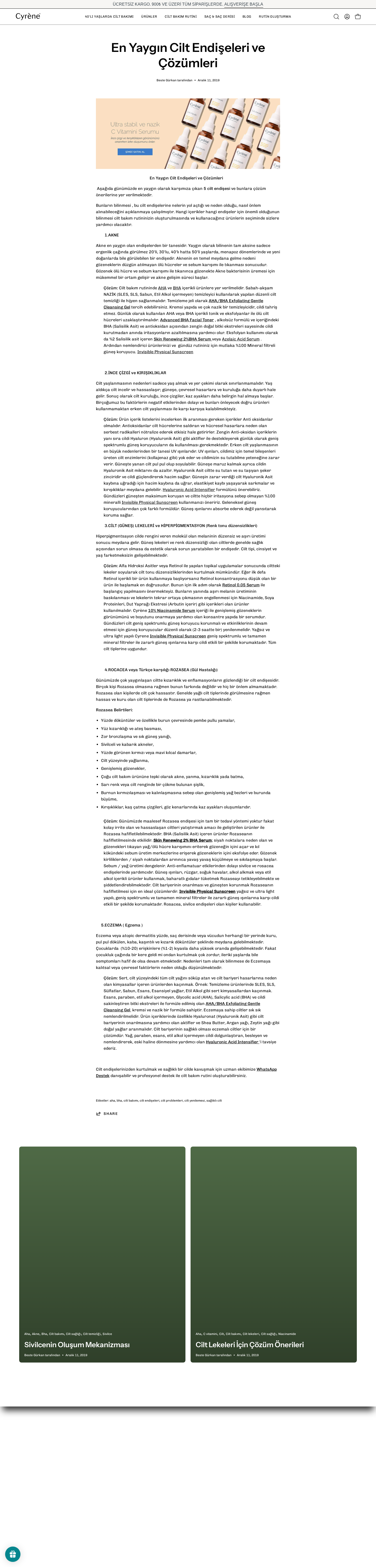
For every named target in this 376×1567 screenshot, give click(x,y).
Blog (180, 1483)
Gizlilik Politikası (121, 1467)
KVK (249, 1475)
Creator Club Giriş (263, 1483)
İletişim (252, 1458)
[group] (188, 4)
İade (110, 1450)
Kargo (112, 1458)
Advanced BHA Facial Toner (187, 319)
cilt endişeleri (149, 1100)
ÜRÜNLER (185, 1458)
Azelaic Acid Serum (241, 339)
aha (112, 1100)
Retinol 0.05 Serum (241, 584)
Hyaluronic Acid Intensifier (189, 489)
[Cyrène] (28, 17)
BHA (177, 287)
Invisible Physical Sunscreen (165, 351)
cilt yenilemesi (194, 1100)
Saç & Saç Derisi (192, 1475)
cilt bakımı (131, 1100)
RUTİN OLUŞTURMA (195, 1492)
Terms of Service (122, 1475)
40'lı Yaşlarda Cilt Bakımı (200, 1450)
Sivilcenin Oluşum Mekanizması (77, 1344)
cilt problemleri (172, 1100)
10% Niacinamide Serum (171, 610)
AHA (162, 287)
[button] (180, 17)
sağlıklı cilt (214, 1100)
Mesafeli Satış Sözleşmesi (270, 1467)
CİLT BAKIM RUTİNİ (195, 1467)
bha (119, 1100)
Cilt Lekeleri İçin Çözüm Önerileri (250, 1344)
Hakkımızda (256, 1450)
